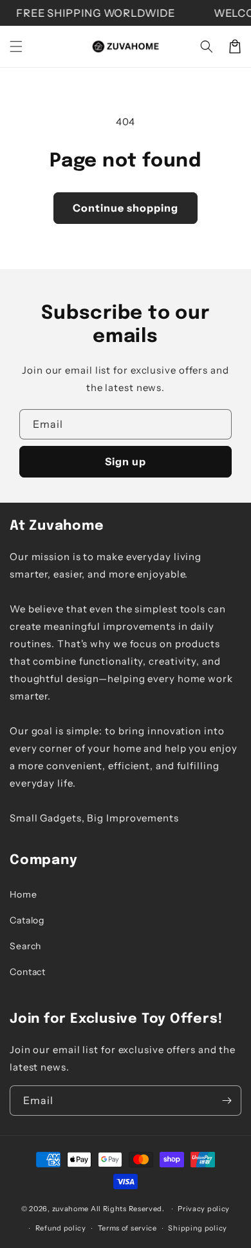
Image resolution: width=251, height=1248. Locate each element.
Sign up (125, 461)
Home (23, 894)
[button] (16, 46)
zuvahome (70, 1208)
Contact (28, 972)
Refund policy (60, 1228)
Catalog (27, 920)
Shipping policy (197, 1228)
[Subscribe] (226, 1100)
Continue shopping (125, 207)
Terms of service (127, 1228)
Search (25, 946)
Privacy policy (204, 1208)
